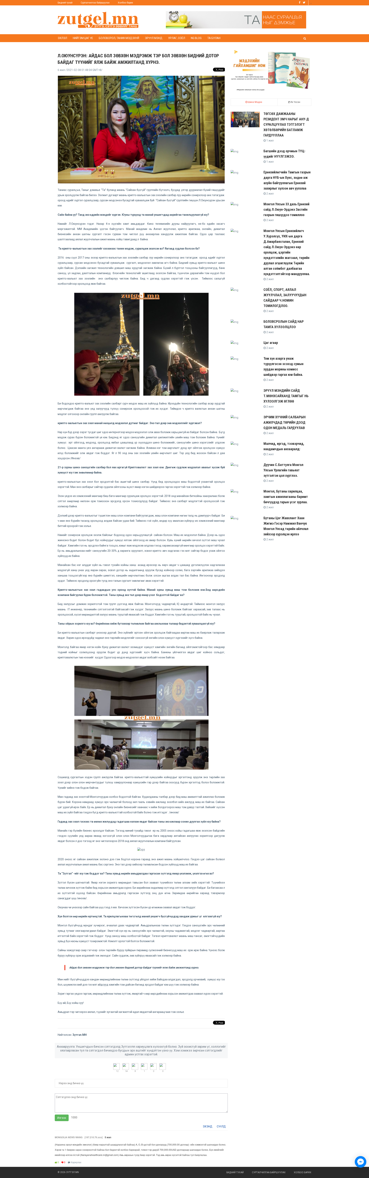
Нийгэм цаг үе (83, 38)
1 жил (270, 140)
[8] (135, 1066)
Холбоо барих (125, 2)
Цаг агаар (270, 343)
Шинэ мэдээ (254, 102)
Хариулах (75, 1162)
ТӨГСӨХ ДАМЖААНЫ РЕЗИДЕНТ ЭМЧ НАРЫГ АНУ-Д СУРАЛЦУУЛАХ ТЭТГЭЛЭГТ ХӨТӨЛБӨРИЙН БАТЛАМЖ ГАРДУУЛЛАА (286, 124)
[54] (125, 1066)
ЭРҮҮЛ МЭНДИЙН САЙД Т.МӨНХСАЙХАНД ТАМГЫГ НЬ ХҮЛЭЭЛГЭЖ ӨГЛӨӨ (285, 396)
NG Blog (196, 38)
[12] (116, 1066)
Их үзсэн (295, 102)
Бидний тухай (65, 2)
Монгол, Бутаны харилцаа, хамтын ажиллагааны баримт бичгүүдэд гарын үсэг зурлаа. (285, 496)
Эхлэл (62, 38)
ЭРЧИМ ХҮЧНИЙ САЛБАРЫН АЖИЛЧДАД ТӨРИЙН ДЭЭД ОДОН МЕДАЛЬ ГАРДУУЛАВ (284, 422)
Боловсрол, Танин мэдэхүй (119, 38)
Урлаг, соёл (176, 38)
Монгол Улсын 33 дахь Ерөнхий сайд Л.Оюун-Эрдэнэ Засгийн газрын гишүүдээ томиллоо (286, 209)
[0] (153, 1066)
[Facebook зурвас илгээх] (360, 1162)
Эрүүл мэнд (153, 38)
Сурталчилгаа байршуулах (95, 2)
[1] (144, 1066)
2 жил (270, 193)
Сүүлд (221, 1126)
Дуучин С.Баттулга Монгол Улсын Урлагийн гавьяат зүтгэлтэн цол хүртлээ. (283, 470)
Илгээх (61, 1117)
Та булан (213, 38)
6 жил (80, 70)
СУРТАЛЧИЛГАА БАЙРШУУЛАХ (269, 1172)
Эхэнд (207, 1126)
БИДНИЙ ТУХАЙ (235, 1172)
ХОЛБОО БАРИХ (302, 1172)
